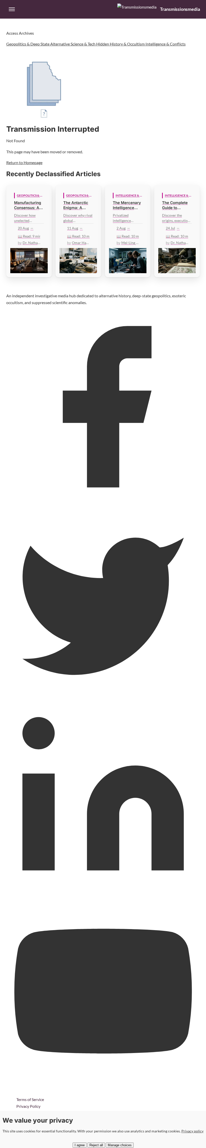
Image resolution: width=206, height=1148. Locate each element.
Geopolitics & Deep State (28, 43)
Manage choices (120, 1145)
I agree (80, 1145)
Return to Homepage (24, 162)
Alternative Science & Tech (73, 43)
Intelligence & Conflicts (165, 43)
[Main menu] (11, 9)
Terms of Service (30, 1099)
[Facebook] (103, 502)
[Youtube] (103, 1088)
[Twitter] (103, 697)
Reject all (96, 1145)
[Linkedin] (103, 893)
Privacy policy (192, 1131)
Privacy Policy (28, 1106)
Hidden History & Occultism (120, 43)
